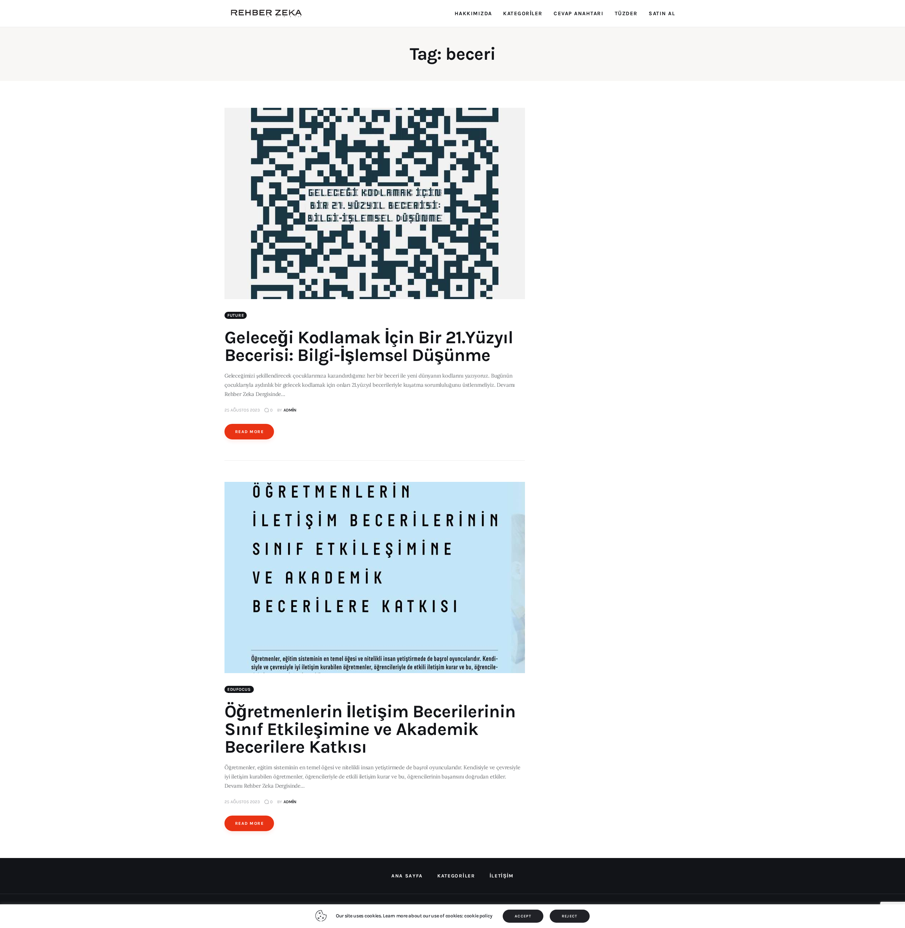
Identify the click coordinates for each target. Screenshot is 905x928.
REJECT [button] (570, 916)
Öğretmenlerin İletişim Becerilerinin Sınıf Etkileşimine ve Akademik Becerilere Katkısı (369, 729)
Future (235, 315)
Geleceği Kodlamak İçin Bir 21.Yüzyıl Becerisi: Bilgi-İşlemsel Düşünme (368, 346)
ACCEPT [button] (523, 916)
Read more (249, 431)
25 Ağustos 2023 (242, 410)
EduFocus (239, 689)
